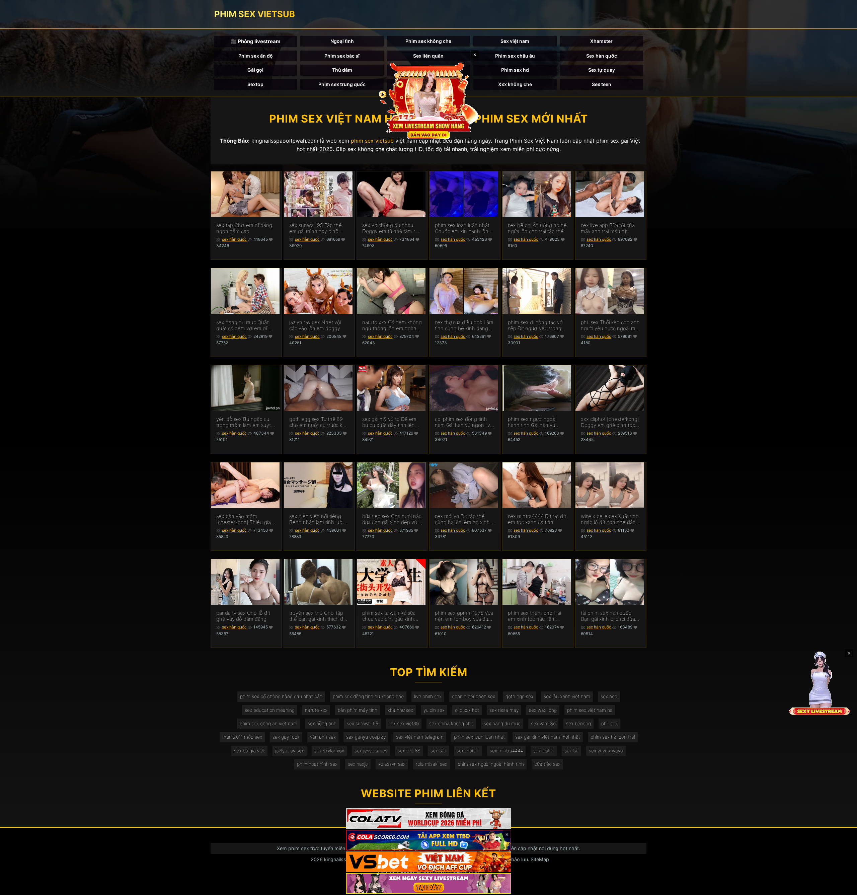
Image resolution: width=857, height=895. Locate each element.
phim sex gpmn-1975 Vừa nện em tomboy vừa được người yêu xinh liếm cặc (464, 616)
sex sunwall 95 (362, 723)
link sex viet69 (404, 723)
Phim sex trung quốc (342, 84)
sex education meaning (270, 710)
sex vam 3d (543, 723)
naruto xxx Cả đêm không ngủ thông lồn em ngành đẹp (392, 325)
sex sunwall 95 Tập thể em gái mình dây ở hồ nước (315, 228)
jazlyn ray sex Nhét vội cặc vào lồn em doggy (315, 325)
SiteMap (540, 859)
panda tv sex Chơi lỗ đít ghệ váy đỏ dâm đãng (243, 616)
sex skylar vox (329, 750)
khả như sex (400, 710)
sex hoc (609, 696)
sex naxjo (358, 764)
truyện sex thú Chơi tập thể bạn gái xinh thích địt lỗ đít (317, 616)
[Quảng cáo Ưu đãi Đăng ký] (428, 840)
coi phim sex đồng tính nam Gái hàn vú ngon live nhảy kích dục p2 (464, 422)
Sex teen (601, 84)
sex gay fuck (286, 737)
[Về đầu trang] (842, 887)
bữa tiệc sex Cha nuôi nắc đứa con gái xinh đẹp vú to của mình (391, 519)
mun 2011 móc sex (242, 737)
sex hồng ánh (322, 723)
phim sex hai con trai (613, 737)
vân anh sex (323, 737)
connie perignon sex (473, 696)
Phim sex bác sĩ (342, 56)
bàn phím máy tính (357, 710)
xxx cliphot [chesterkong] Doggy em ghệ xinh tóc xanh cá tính (610, 422)
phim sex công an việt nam (268, 723)
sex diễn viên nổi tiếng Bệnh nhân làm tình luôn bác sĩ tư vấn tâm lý (317, 519)
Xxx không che (515, 84)
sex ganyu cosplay (366, 737)
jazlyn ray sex (289, 750)
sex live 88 (409, 750)
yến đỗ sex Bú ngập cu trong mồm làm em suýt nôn (243, 422)
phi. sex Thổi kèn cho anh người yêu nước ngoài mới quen (610, 325)
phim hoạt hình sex (317, 764)
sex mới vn (468, 750)
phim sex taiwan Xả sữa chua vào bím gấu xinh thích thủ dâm (388, 616)
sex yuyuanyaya (606, 750)
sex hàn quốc (234, 239)
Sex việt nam (514, 41)
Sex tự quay (601, 70)
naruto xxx (316, 710)
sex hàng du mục (502, 723)
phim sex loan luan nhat (479, 737)
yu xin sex (434, 710)
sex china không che (451, 723)
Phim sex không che (428, 41)
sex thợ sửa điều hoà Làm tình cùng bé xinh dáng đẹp (464, 325)
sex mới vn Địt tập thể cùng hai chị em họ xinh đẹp (462, 519)
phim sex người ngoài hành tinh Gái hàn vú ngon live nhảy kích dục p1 (535, 422)
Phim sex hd (515, 70)
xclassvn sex (391, 764)
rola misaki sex (431, 764)
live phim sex (428, 696)
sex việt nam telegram (420, 737)
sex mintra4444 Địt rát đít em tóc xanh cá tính (537, 519)
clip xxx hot (467, 710)
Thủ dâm (342, 70)
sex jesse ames (371, 750)
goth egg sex (519, 696)
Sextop (255, 84)
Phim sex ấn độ (255, 56)
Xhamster (601, 41)
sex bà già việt (249, 750)
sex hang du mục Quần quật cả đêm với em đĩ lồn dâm (246, 325)
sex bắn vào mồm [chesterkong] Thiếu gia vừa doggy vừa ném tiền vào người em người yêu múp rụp (243, 519)
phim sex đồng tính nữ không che (368, 696)
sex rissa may (504, 710)
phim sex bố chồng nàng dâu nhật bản (281, 696)
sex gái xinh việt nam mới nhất (547, 737)
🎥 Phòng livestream (255, 41)
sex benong (578, 723)
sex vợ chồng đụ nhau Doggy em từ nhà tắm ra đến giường (390, 228)
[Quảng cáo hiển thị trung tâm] (428, 100)
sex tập (438, 750)
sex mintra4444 (506, 750)
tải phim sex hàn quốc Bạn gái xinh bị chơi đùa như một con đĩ (608, 616)
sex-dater (543, 750)
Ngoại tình (342, 41)
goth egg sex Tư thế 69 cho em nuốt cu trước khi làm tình (317, 422)
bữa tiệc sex (547, 764)
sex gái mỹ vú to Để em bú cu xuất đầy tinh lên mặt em (389, 422)
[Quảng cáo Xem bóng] (428, 818)
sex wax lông (543, 710)
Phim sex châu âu (515, 56)
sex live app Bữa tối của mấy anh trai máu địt (608, 228)
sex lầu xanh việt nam (567, 696)
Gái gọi (255, 70)
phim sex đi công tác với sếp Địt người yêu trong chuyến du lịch (535, 325)
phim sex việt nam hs (589, 710)
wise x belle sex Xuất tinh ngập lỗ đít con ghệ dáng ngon (610, 519)
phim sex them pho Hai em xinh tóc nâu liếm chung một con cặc (534, 616)
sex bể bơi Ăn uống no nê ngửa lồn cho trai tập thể (537, 228)
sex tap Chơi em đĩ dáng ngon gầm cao (244, 228)
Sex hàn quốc (601, 56)
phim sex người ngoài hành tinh (491, 764)
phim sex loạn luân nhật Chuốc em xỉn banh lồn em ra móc (462, 228)
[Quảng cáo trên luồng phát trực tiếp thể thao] (428, 883)
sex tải (571, 750)
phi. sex (609, 723)
